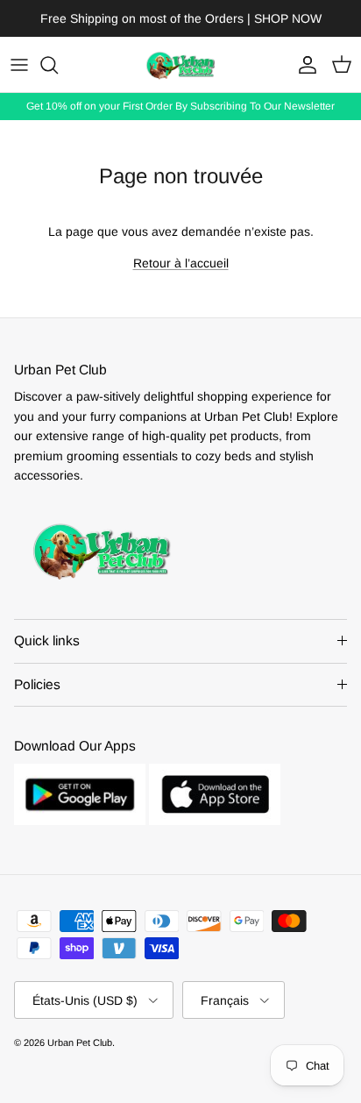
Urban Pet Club (79, 1042)
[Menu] (19, 65)
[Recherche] (58, 65)
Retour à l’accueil (181, 263)
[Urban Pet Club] (180, 64)
